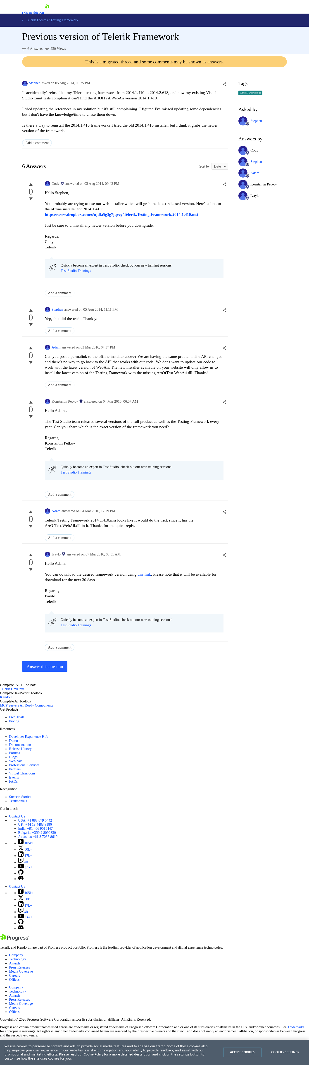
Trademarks (296, 1027)
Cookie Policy (93, 1054)
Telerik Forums (36, 20)
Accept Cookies (242, 1052)
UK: (35, 824)
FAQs (13, 781)
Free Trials (16, 717)
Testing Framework (64, 20)
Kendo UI (7, 697)
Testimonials (18, 801)
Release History (20, 749)
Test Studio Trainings (76, 271)
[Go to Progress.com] (14, 940)
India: (35, 828)
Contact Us (17, 816)
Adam (56, 347)
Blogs (13, 757)
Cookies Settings (285, 1052)
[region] (154, 1052)
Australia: (37, 837)
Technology (17, 959)
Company (16, 955)
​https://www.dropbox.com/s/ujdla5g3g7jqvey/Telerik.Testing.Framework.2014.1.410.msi (121, 214)
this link (144, 574)
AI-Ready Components (36, 705)
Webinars (15, 761)
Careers (14, 975)
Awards (14, 963)
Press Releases (19, 967)
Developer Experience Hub (28, 736)
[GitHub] (21, 873)
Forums (14, 753)
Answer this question (45, 666)
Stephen (34, 83)
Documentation (20, 745)
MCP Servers (9, 705)
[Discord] (21, 879)
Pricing (14, 721)
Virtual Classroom (22, 773)
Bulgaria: (37, 832)
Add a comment (37, 143)
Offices (14, 979)
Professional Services (24, 765)
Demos (14, 741)
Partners (15, 769)
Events (14, 777)
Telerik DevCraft (12, 689)
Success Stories (20, 797)
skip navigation (33, 12)
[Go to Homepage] (47, 12)
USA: (35, 820)
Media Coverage (21, 971)
